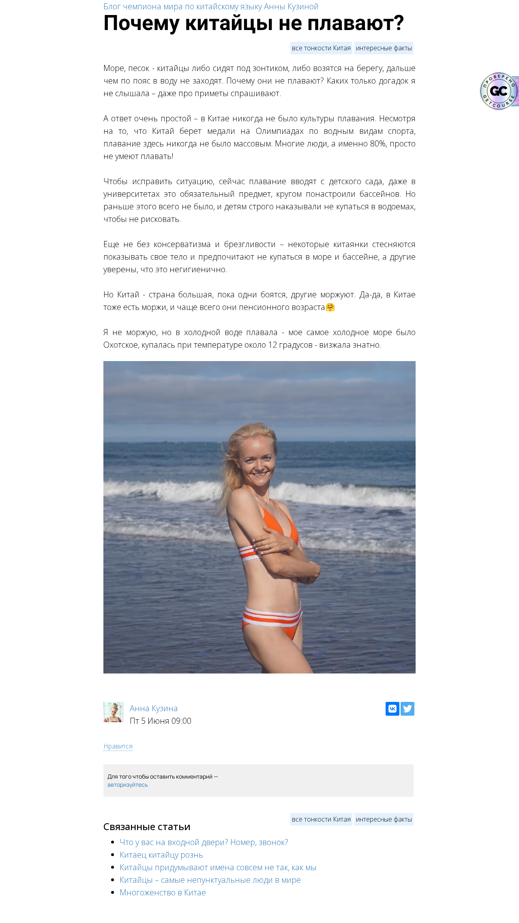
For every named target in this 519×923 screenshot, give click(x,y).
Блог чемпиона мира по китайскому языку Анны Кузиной (211, 6)
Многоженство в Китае (163, 892)
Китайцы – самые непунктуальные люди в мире (210, 879)
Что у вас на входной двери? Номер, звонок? (204, 842)
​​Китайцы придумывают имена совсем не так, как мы (218, 867)
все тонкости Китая (321, 47)
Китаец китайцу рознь (161, 854)
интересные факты (384, 47)
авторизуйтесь (127, 784)
